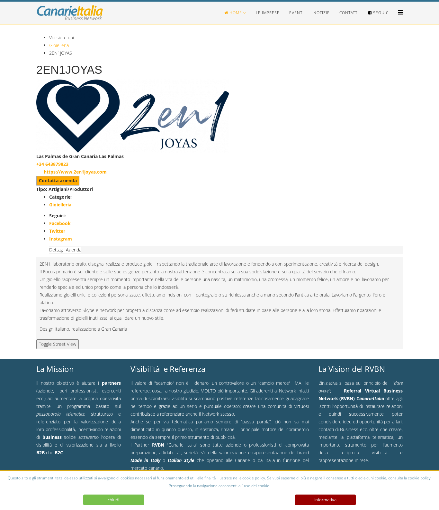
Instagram (60, 239)
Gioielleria (59, 45)
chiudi (113, 500)
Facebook (60, 223)
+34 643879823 (52, 164)
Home (235, 12)
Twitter (57, 231)
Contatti (349, 12)
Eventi (296, 12)
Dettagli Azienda (65, 250)
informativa (325, 500)
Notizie (321, 12)
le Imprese (268, 12)
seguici (381, 12)
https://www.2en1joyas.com (75, 172)
